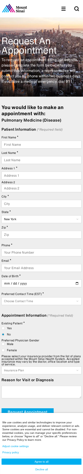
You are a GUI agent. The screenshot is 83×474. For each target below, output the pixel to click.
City (5, 196)
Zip (5, 227)
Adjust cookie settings (15, 446)
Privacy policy (10, 452)
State (6, 212)
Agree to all (41, 461)
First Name (10, 137)
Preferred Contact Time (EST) (23, 294)
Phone (7, 245)
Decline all (41, 469)
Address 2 (8, 182)
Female (12, 350)
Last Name (10, 152)
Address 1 (10, 168)
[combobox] (41, 219)
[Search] (76, 8)
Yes (9, 328)
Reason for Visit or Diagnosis (28, 380)
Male (10, 344)
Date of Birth (11, 276)
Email (6, 260)
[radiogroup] (41, 331)
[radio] (3, 328)
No (9, 334)
